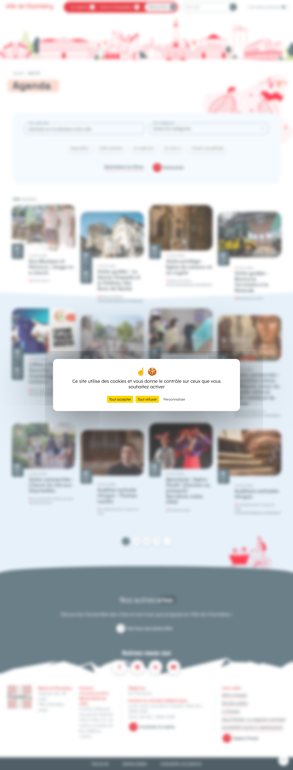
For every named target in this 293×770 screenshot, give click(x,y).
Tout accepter (120, 399)
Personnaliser (174, 399)
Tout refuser (147, 399)
